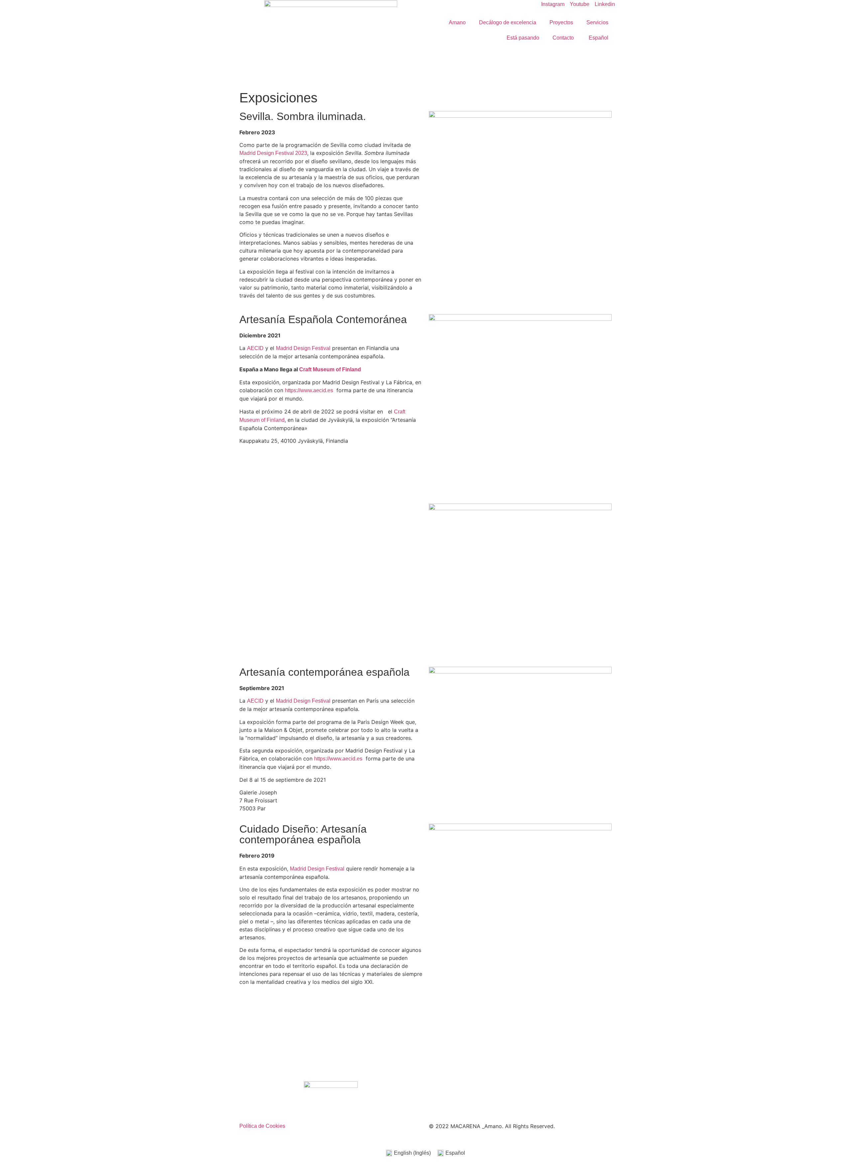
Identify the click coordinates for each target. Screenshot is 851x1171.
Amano (457, 22)
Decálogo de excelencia (507, 22)
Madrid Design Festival (303, 348)
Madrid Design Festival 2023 (273, 153)
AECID (255, 348)
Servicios (597, 22)
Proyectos (561, 22)
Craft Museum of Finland (329, 369)
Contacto (563, 38)
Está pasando (523, 38)
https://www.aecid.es (309, 390)
